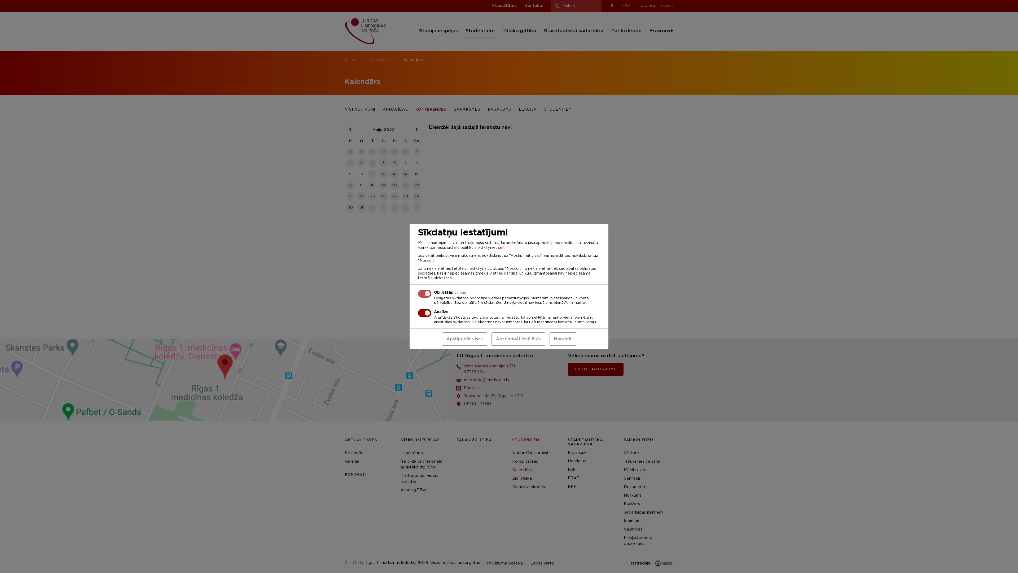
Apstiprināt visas (464, 339)
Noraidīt (563, 339)
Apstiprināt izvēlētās (518, 339)
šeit (501, 248)
